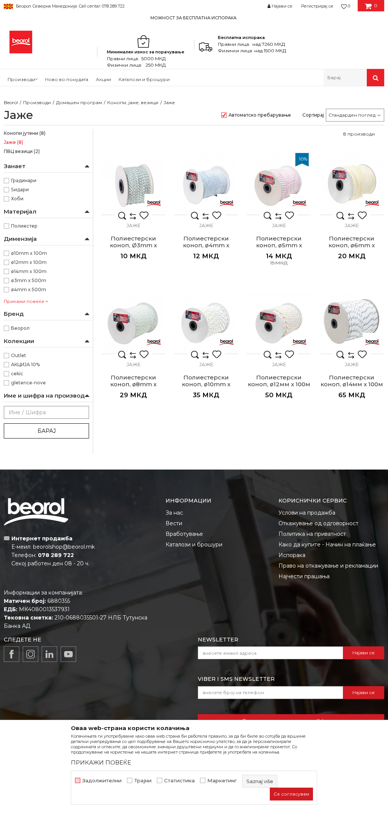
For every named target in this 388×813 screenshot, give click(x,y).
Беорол (20, 328)
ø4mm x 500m (28, 289)
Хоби (17, 198)
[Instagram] (30, 654)
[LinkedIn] (49, 654)
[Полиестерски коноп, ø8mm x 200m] (133, 322)
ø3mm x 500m (28, 280)
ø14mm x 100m (29, 271)
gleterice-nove (28, 382)
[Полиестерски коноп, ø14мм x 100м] (351, 322)
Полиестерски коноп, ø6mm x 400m (352, 245)
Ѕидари (20, 189)
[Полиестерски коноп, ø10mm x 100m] (206, 322)
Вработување (184, 534)
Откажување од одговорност (318, 523)
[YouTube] (68, 654)
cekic (17, 373)
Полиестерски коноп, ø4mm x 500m (206, 245)
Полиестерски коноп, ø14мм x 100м (352, 381)
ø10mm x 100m (29, 253)
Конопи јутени (24, 133)
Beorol (11, 102)
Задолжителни (102, 780)
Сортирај (313, 115)
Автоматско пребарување (259, 115)
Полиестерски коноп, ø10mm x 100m (206, 384)
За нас (174, 512)
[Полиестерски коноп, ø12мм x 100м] (279, 322)
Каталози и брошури (194, 544)
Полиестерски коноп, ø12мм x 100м (279, 381)
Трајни (143, 780)
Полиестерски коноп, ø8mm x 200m (133, 384)
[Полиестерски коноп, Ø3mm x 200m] (133, 183)
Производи (37, 102)
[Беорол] (153, 203)
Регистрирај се (317, 6)
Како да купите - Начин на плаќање (327, 544)
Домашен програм (79, 102)
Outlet (18, 355)
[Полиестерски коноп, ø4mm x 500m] (206, 183)
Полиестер (24, 226)
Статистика (179, 780)
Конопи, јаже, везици (132, 102)
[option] (194, 17)
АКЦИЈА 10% (25, 364)
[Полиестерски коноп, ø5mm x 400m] (279, 183)
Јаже (13, 142)
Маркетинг (222, 780)
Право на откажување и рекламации (328, 565)
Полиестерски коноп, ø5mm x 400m (279, 245)
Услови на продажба (306, 512)
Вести (174, 523)
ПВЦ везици (22, 151)
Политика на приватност (312, 534)
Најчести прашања (304, 576)
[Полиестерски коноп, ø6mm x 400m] (351, 183)
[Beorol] (20, 42)
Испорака (291, 555)
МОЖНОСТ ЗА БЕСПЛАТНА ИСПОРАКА (193, 17)
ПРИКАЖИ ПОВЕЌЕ (101, 762)
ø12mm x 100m (29, 262)
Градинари (23, 180)
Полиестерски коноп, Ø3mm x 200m (133, 245)
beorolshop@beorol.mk (64, 546)
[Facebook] (11, 654)
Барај (47, 431)
